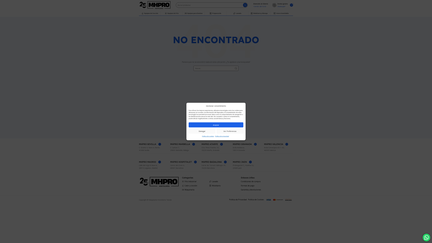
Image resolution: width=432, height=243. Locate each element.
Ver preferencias (229, 131)
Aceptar (216, 125)
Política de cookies (208, 136)
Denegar (202, 131)
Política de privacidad (222, 136)
